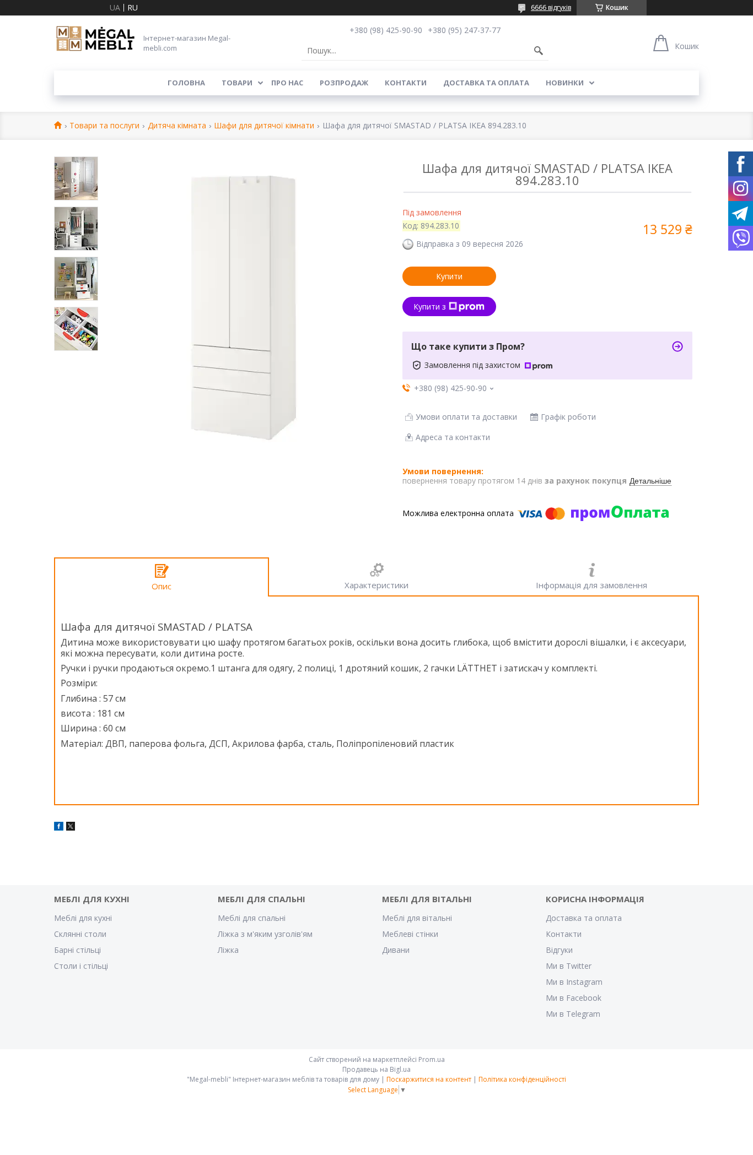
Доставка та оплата (486, 83)
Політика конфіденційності (522, 1079)
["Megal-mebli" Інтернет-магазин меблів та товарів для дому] (95, 39)
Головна (186, 83)
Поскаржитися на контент (428, 1079)
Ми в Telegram (573, 1013)
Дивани (396, 950)
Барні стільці (77, 950)
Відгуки (559, 950)
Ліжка (228, 950)
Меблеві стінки (410, 934)
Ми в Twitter (568, 966)
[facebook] (58, 827)
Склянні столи (80, 934)
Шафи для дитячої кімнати (264, 126)
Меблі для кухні (83, 918)
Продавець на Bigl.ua (376, 1069)
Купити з (429, 306)
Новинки (565, 83)
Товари (237, 83)
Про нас (287, 83)
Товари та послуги (104, 126)
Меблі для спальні (252, 918)
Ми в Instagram (574, 982)
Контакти (406, 83)
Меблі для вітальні (417, 918)
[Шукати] (538, 50)
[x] (70, 827)
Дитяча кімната (177, 126)
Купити (449, 276)
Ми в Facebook (573, 998)
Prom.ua (431, 1059)
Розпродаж (344, 83)
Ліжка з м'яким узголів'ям (265, 934)
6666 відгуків (551, 7)
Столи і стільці (81, 966)
